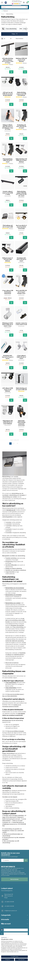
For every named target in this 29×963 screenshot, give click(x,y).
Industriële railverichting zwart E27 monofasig (21, 423)
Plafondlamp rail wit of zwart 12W (7, 226)
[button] (5, 937)
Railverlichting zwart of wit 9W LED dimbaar (21, 94)
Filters (13, 34)
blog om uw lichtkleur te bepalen (16, 731)
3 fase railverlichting (10, 687)
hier (17, 951)
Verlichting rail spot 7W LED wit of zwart (21, 126)
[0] (27, 2)
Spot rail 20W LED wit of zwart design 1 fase (21, 292)
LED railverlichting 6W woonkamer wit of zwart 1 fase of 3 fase (7, 60)
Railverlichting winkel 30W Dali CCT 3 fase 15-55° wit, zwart (21, 193)
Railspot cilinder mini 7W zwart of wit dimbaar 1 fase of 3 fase (7, 127)
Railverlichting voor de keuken (13, 595)
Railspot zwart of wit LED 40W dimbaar (7, 259)
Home (2, 14)
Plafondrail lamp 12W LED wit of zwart (7, 160)
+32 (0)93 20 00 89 (9, 901)
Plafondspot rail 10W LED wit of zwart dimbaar (7, 422)
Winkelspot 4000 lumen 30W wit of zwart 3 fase (7, 324)
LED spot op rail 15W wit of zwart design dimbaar (7, 94)
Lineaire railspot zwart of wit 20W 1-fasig (7, 193)
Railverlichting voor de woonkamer (14, 588)
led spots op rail (10, 510)
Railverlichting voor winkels (12, 603)
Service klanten (14, 879)
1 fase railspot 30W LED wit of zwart (21, 357)
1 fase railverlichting (10, 682)
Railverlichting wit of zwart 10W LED (21, 388)
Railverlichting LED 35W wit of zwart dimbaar (21, 160)
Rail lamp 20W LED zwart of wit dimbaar (21, 60)
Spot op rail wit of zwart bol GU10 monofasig (21, 227)
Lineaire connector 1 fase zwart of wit (21, 323)
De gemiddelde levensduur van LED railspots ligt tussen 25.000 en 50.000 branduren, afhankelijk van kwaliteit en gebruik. (14, 842)
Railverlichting (9, 14)
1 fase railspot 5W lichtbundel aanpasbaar (7, 292)
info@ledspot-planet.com (10, 910)
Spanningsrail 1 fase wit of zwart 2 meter (7, 357)
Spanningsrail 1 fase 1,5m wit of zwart (21, 259)
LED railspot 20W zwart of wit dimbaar (7, 389)
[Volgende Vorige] (17, 443)
